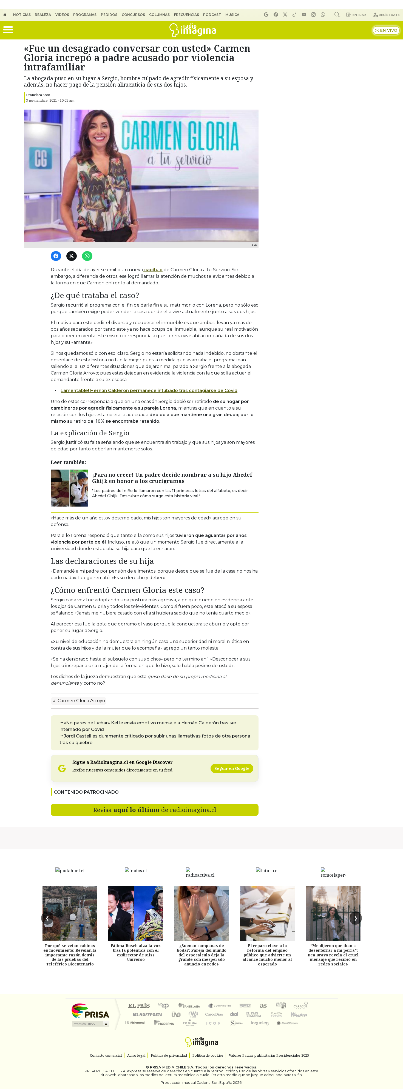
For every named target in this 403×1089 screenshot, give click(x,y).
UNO (176, 1014)
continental (234, 1014)
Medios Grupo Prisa (90, 1024)
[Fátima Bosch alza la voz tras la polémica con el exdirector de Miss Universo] (135, 913)
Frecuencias (186, 15)
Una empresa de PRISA (90, 1010)
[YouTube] (305, 14)
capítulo (153, 269)
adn (281, 1006)
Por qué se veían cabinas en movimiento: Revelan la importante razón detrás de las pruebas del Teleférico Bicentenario (70, 955)
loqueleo (258, 1029)
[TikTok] (295, 14)
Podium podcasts (135, 1021)
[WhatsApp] (88, 256)
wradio (192, 1014)
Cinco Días (213, 1014)
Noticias (22, 15)
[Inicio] (8, 14)
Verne (265, 1014)
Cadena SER (245, 1006)
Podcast (212, 15)
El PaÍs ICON (212, 1029)
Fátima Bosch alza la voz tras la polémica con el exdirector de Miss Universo (136, 952)
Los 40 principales (165, 1006)
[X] (286, 14)
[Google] (267, 14)
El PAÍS (138, 1006)
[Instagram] (314, 14)
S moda (234, 1029)
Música (232, 15)
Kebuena (301, 1014)
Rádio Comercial (309, 1029)
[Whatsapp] (324, 14)
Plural (188, 1029)
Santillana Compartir (220, 1006)
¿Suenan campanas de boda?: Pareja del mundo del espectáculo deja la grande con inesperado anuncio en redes (201, 955)
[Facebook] (277, 14)
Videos (62, 15)
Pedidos (109, 15)
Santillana (191, 1006)
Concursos (133, 15)
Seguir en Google (231, 768)
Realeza (43, 15)
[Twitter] (72, 256)
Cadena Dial (282, 1014)
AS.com (262, 1006)
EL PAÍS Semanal (249, 1014)
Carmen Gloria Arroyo (80, 700)
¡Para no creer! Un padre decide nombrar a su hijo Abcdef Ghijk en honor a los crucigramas (172, 478)
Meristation (284, 1029)
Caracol (300, 1006)
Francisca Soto (38, 94)
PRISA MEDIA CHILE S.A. (172, 1067)
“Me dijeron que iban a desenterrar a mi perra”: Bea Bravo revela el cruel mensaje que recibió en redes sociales (333, 955)
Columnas (159, 15)
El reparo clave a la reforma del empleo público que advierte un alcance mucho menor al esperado (267, 955)
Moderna (162, 1029)
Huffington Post (146, 1014)
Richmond (135, 1029)
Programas (85, 15)
